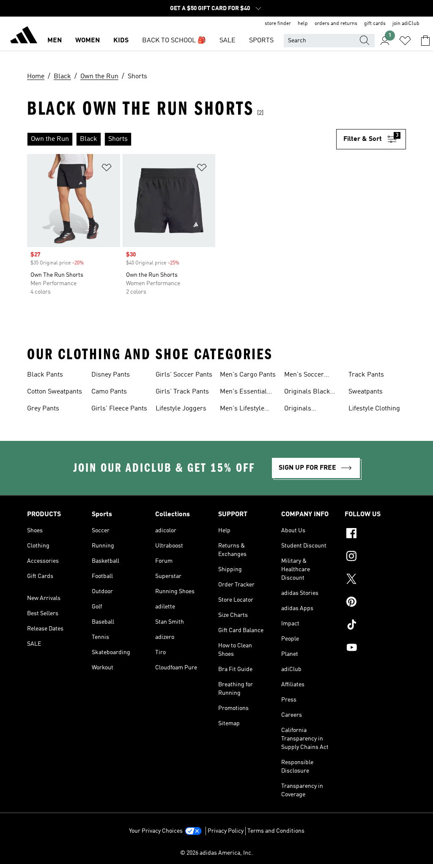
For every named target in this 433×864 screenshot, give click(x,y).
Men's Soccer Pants (304, 375)
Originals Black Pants (307, 392)
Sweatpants (365, 391)
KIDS (121, 40)
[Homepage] (23, 36)
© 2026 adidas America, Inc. (216, 853)
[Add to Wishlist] (106, 169)
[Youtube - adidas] (375, 648)
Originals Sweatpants (301, 409)
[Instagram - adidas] (375, 557)
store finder (278, 23)
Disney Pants (110, 374)
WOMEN (87, 40)
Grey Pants (43, 408)
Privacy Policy (226, 831)
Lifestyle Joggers (181, 408)
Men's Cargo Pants (248, 374)
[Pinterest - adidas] (375, 603)
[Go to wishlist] (405, 40)
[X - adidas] (375, 580)
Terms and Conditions (275, 831)
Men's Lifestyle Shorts (242, 409)
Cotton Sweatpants (54, 391)
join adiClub (405, 23)
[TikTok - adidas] (375, 625)
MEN (54, 40)
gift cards (375, 23)
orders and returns (336, 23)
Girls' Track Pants (182, 391)
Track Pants (366, 374)
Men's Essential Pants (243, 392)
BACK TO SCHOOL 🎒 (174, 40)
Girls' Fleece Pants (119, 408)
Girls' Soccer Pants (184, 374)
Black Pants (45, 374)
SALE (227, 40)
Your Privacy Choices (156, 831)
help (303, 23)
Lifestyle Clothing (374, 408)
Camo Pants (109, 391)
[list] (181, 139)
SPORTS (261, 40)
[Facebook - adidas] (375, 534)
